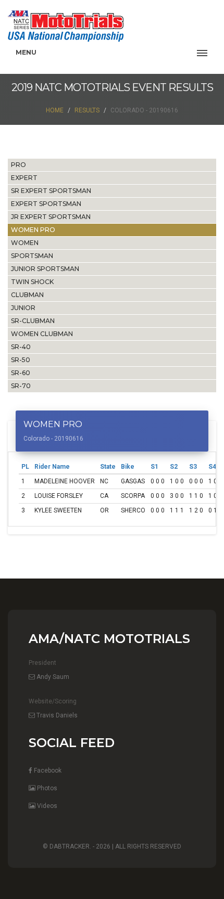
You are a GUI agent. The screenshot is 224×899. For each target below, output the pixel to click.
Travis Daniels (56, 715)
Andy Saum (52, 676)
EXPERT (24, 178)
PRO (18, 165)
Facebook (46, 770)
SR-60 (20, 373)
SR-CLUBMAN (33, 321)
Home (55, 110)
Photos (46, 788)
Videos (46, 806)
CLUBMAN (27, 295)
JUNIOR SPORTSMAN (45, 269)
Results (86, 110)
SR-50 (20, 360)
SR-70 (21, 386)
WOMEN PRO (33, 230)
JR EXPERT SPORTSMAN (51, 217)
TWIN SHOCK (32, 282)
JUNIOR (23, 308)
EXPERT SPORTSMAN (46, 204)
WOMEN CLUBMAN (42, 334)
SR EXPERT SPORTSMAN (51, 191)
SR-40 (21, 347)
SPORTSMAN (32, 256)
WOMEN (25, 243)
